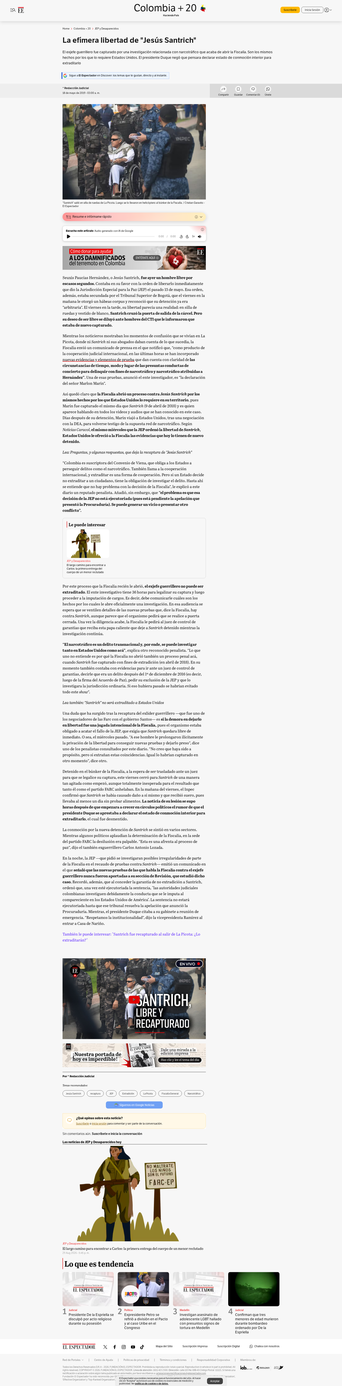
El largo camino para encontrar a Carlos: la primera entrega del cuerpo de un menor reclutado (86, 568)
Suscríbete (290, 10)
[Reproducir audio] (68, 236)
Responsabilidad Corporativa (213, 1360)
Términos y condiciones (173, 1360)
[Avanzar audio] (187, 236)
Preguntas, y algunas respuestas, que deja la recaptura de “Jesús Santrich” (131, 452)
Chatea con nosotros (266, 1346)
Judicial (73, 1310)
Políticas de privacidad (136, 1360)
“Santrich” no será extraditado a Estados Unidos (124, 702)
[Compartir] (223, 89)
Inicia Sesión (312, 10)
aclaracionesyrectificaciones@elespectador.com (181, 1373)
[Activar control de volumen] (199, 236)
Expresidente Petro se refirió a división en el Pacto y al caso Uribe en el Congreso (146, 1321)
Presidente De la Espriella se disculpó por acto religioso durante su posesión (91, 1319)
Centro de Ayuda (103, 1360)
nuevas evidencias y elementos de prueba (98, 359)
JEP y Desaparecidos (78, 561)
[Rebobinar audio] (181, 236)
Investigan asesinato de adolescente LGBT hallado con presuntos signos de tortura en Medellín (200, 1321)
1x (193, 236)
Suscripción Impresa (194, 1346)
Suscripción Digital (228, 1346)
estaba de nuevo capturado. (87, 325)
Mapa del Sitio (164, 1346)
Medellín (184, 1310)
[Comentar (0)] (253, 89)
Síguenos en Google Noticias (136, 1105)
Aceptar (215, 1381)
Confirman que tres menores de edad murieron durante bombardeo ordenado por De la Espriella (256, 1323)
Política (128, 1310)
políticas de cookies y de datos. (151, 1383)
